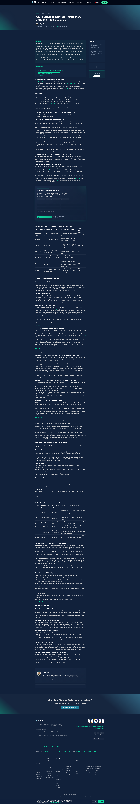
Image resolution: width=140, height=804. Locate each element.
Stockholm (52, 751)
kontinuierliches (47, 309)
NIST (56, 781)
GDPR (57, 777)
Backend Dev (88, 764)
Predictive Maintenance (70, 774)
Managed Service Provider (70, 83)
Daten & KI (52, 2)
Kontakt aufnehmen (97, 738)
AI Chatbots (68, 768)
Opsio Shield (58, 787)
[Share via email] (96, 67)
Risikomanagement (55, 309)
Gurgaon (89, 751)
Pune (95, 751)
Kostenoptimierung (53, 169)
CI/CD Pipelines (48, 773)
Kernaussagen (40, 68)
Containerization (49, 775)
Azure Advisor (83, 335)
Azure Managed (52, 103)
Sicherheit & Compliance (61, 2)
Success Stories (98, 764)
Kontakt (104, 2)
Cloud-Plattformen (80, 2)
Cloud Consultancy (39, 776)
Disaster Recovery (39, 778)
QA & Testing (88, 770)
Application (77, 178)
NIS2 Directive (58, 779)
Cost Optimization (39, 774)
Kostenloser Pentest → (49, 749)
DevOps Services (49, 769)
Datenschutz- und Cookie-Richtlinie (54, 802)
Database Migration (49, 767)
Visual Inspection (69, 766)
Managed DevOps (39, 499)
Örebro (69, 751)
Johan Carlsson (41, 23)
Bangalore (78, 751)
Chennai (84, 751)
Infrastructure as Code (50, 777)
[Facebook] (40, 739)
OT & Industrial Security (60, 762)
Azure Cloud (78, 762)
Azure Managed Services (40, 81)
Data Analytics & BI (89, 772)
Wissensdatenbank (44, 33)
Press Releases (98, 766)
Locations (97, 774)
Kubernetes (62, 552)
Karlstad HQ (64, 746)
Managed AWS (38, 763)
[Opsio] (36, 2)
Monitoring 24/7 (38, 772)
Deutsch (97, 2)
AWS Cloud (77, 760)
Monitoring (55, 168)
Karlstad (46, 751)
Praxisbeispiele (40, 75)
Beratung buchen (97, 76)
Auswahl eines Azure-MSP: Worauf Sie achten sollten (96, 54)
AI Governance (68, 770)
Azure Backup (60, 565)
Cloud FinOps (38, 348)
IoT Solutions (68, 772)
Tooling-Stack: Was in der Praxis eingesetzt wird (97, 56)
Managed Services (43, 96)
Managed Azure (38, 765)
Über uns (88, 2)
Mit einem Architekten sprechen (70, 707)
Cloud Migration (38, 417)
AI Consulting (68, 762)
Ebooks (96, 772)
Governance (57, 180)
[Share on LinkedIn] (91, 67)
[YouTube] (43, 739)
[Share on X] (93, 67)
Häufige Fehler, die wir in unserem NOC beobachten (96, 58)
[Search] (93, 2)
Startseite (38, 33)
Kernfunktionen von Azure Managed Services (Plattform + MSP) (95, 47)
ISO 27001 (57, 785)
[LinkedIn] (37, 739)
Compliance (65, 88)
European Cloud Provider (45, 746)
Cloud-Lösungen (45, 2)
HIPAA (57, 783)
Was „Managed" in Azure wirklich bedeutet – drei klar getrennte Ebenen (50, 70)
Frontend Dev (88, 762)
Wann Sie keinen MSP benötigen (95, 60)
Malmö (64, 751)
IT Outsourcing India (55, 746)
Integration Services (89, 768)
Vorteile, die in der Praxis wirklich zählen (45, 73)
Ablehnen (94, 801)
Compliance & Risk (59, 775)
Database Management (90, 766)
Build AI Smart (68, 776)
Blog (96, 762)
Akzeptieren (101, 801)
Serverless (61, 147)
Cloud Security (38, 325)
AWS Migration (48, 762)
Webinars (97, 770)
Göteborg (58, 751)
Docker (77, 769)
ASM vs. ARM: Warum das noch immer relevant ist (96, 52)
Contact (96, 776)
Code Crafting (71, 2)
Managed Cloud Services (40, 275)
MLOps (67, 764)
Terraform (77, 771)
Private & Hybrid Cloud (40, 770)
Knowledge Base (98, 768)
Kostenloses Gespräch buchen (45, 217)
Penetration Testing (59, 769)
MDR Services (58, 767)
